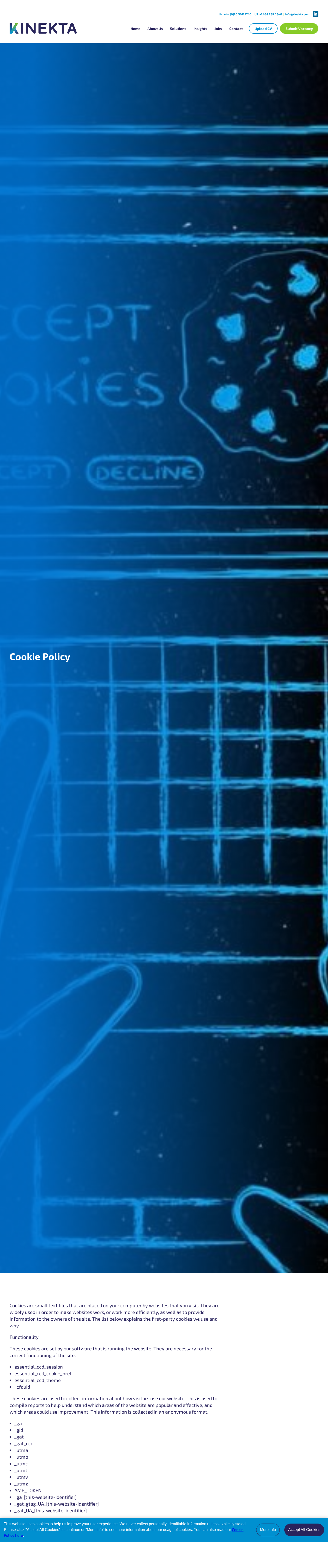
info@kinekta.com (297, 14)
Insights (200, 28)
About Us (155, 28)
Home (135, 28)
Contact (236, 28)
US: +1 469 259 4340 (268, 14)
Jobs (218, 28)
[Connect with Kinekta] (315, 14)
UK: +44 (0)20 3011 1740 (235, 14)
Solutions (178, 28)
